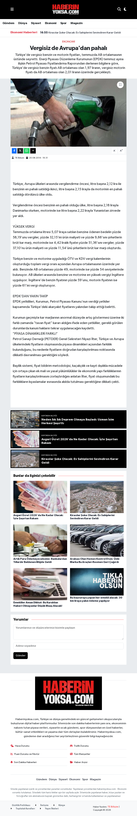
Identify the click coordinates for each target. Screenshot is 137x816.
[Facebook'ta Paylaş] (14, 151)
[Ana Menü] (12, 9)
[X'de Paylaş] (20, 151)
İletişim (44, 805)
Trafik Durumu (81, 746)
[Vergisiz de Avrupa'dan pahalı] (69, 113)
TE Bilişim (113, 807)
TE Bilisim (19, 158)
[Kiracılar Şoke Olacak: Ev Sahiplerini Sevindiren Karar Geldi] (97, 496)
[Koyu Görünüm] (123, 9)
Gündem (8, 23)
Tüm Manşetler (82, 754)
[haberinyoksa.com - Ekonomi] (65, 9)
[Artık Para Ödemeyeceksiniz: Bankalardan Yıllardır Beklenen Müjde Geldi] (40, 540)
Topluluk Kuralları (25, 809)
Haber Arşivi (80, 762)
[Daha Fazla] (33, 151)
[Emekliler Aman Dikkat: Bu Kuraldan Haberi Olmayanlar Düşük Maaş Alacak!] (40, 584)
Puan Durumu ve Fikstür (26, 754)
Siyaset (36, 23)
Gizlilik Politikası (21, 805)
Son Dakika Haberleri (25, 762)
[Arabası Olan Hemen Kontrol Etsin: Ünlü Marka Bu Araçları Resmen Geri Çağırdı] (97, 540)
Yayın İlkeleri (51, 809)
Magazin (77, 23)
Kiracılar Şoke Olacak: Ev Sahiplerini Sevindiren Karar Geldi (80, 32)
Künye (61, 805)
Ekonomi (50, 23)
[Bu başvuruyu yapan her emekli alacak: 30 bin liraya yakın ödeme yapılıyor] (97, 581)
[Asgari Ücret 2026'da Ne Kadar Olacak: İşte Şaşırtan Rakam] (40, 496)
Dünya (22, 23)
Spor (63, 23)
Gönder (21, 655)
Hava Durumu (22, 746)
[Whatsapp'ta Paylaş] (27, 151)
